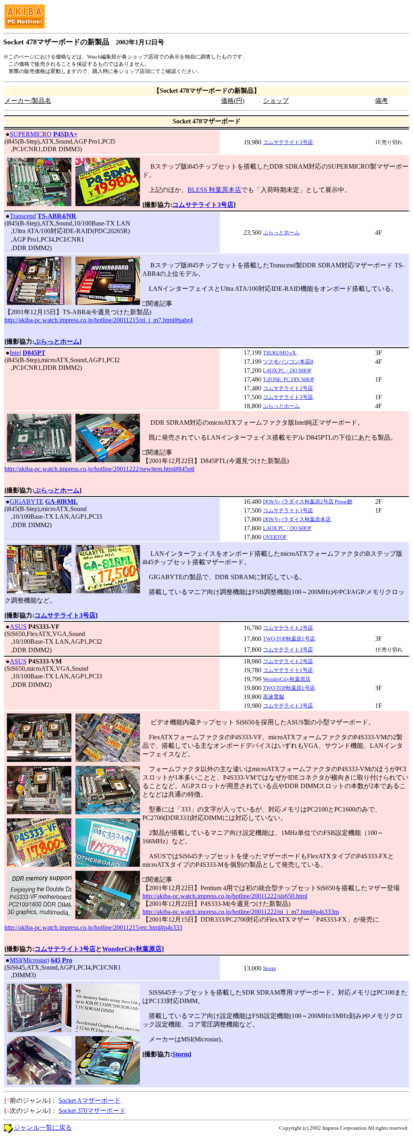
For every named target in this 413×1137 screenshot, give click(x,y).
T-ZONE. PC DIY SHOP (288, 379)
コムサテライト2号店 (288, 388)
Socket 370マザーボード (92, 1110)
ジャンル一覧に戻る (43, 1127)
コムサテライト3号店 (288, 142)
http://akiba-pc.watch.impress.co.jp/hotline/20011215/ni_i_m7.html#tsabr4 (98, 320)
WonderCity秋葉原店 (287, 679)
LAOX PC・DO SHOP (287, 370)
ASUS (18, 626)
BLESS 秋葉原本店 (214, 189)
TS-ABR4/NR (57, 216)
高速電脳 (273, 697)
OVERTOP (274, 537)
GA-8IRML (61, 501)
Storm (269, 968)
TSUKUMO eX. (280, 353)
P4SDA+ (65, 134)
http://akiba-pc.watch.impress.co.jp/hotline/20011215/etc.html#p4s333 (93, 927)
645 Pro (61, 960)
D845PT (34, 352)
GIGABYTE (27, 501)
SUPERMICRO (31, 134)
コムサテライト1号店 (288, 670)
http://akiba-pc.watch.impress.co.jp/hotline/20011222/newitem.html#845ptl (99, 468)
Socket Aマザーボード (89, 1100)
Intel (15, 352)
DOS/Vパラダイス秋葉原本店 (297, 519)
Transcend (23, 216)
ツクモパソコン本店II (288, 362)
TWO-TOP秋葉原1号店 (289, 639)
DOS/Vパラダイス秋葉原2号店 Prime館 (308, 502)
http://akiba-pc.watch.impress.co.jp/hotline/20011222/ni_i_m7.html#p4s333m (240, 911)
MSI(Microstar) (29, 960)
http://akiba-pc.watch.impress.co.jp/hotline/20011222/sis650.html (224, 896)
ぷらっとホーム (281, 232)
